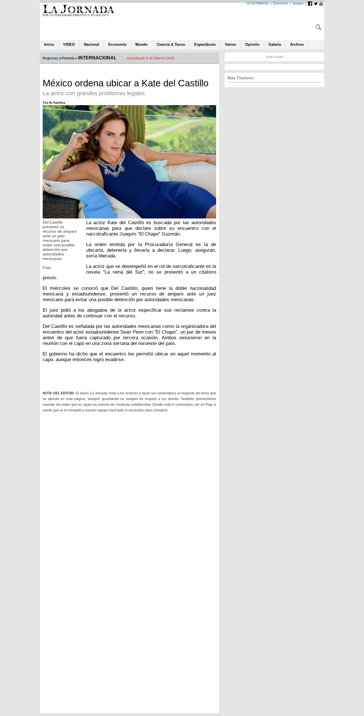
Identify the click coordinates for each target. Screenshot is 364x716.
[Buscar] (318, 28)
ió (252, 44)
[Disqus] (129, 490)
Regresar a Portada (59, 58)
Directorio (280, 3)
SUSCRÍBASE (258, 3)
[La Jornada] (78, 16)
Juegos (298, 3)
